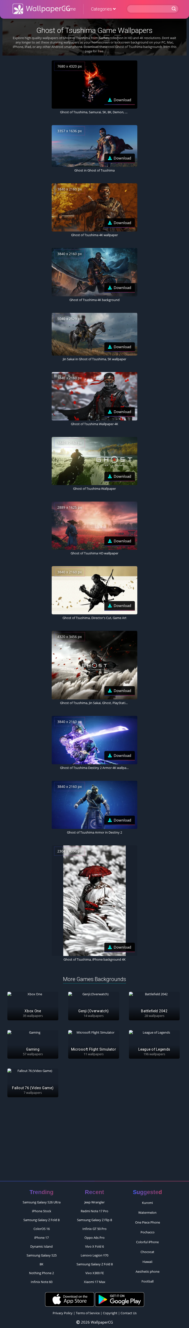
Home (70, 9)
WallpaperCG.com (41, 9)
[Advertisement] (94, 1141)
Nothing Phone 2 (41, 1273)
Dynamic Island (41, 1246)
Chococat (147, 1252)
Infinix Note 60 (41, 1282)
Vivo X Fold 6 (94, 1246)
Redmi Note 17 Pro (94, 1211)
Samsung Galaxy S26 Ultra (42, 1202)
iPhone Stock (41, 1211)
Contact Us (129, 1313)
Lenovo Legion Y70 (94, 1255)
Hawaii (147, 1261)
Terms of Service (88, 1313)
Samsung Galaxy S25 (42, 1255)
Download (122, 99)
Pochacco (148, 1232)
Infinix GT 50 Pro (94, 1229)
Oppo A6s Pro (94, 1237)
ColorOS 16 (41, 1229)
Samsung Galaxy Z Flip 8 (94, 1220)
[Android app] (119, 1299)
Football (148, 1281)
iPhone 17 (41, 1237)
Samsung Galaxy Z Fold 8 (41, 1220)
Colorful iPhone (147, 1242)
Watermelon (147, 1212)
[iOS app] (69, 1299)
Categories (102, 9)
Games (104, 38)
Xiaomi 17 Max (94, 1282)
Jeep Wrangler (94, 1202)
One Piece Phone (147, 1222)
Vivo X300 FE (94, 1273)
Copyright (110, 1313)
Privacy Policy (63, 1313)
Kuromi (147, 1202)
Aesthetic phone (147, 1271)
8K (41, 1264)
